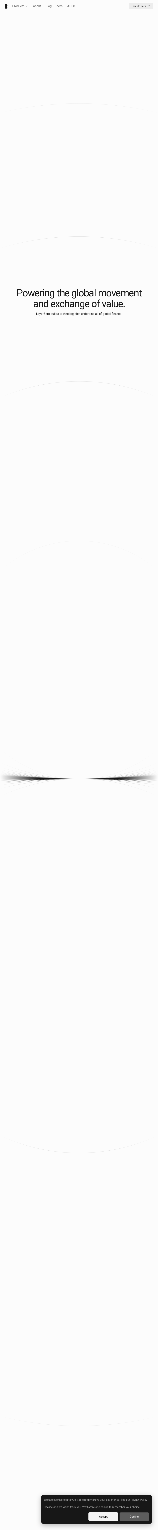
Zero (59, 6)
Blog (48, 6)
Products (18, 6)
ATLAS (71, 6)
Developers (139, 6)
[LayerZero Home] (6, 6)
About (37, 6)
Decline (134, 1516)
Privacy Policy (139, 1499)
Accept (103, 1516)
